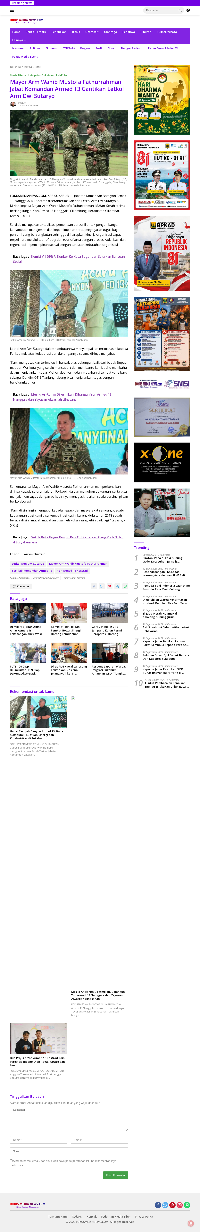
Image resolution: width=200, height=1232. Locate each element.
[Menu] (12, 10)
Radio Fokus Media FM (163, 48)
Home (16, 32)
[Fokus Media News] (26, 21)
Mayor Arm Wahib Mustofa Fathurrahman (78, 563)
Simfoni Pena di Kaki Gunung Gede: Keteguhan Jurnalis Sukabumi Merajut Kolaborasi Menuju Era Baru (163, 559)
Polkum (35, 48)
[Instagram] (180, 1205)
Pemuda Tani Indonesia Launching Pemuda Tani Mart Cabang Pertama (166, 587)
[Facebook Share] (94, 586)
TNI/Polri (69, 48)
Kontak (92, 1216)
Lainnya (17, 40)
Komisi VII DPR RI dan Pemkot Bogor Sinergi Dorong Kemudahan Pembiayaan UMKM (66, 630)
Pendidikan (59, 32)
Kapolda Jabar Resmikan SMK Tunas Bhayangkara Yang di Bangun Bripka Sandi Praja (163, 671)
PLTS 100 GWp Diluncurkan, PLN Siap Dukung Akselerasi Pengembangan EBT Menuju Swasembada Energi (25, 670)
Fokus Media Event (25, 56)
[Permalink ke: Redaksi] (13, 104)
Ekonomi (51, 48)
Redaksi (22, 102)
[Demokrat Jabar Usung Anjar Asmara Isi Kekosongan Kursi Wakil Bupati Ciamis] (28, 613)
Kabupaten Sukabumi (41, 75)
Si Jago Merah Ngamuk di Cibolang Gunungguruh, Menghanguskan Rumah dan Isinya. (162, 615)
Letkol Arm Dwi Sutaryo (28, 563)
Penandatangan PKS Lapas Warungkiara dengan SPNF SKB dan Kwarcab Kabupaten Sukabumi (164, 573)
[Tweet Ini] (102, 586)
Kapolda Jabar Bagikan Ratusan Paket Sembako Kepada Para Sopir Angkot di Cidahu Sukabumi (166, 643)
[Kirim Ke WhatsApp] (125, 586)
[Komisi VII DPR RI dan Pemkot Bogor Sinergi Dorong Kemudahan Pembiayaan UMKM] (69, 613)
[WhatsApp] (187, 1205)
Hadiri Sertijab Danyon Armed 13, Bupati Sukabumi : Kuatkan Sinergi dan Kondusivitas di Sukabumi (37, 735)
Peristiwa (128, 32)
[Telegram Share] (117, 586)
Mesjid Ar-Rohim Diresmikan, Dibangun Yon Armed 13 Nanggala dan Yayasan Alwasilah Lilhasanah (98, 995)
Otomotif (92, 32)
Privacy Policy (144, 1216)
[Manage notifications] (191, 1223)
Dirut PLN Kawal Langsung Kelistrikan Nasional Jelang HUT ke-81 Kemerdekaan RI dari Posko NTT (69, 670)
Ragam (85, 48)
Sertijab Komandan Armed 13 (32, 570)
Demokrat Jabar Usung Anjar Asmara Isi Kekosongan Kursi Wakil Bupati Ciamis (26, 630)
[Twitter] (165, 1205)
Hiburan (145, 32)
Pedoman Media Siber (116, 1216)
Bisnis (76, 32)
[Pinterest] (172, 1205)
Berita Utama (18, 75)
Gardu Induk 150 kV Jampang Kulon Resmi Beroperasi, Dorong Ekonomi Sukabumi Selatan (107, 630)
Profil (99, 48)
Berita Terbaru (36, 32)
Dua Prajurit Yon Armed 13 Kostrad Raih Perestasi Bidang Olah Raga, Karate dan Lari (37, 1061)
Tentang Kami (58, 1216)
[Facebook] (158, 1205)
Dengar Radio (130, 48)
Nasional (18, 48)
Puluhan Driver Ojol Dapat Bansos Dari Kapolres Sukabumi (166, 657)
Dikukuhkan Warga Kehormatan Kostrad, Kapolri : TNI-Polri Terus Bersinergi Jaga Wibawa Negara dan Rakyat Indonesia (165, 601)
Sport (112, 48)
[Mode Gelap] (188, 10)
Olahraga (110, 32)
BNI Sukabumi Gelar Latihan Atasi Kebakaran (166, 629)
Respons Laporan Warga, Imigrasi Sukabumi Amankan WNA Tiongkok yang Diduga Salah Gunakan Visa (109, 670)
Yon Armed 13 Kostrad (72, 570)
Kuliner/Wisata (167, 32)
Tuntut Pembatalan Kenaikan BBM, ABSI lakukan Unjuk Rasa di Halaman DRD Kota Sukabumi (167, 684)
